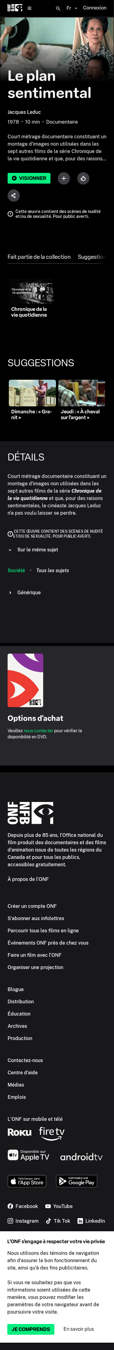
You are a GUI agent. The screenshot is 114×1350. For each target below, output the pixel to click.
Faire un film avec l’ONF (35, 955)
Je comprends (31, 1329)
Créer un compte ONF (32, 906)
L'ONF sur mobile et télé (35, 1119)
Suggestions (93, 257)
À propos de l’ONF (28, 879)
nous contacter (38, 730)
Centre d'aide (23, 1073)
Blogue (16, 989)
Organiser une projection (35, 967)
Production (20, 1038)
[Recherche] (58, 8)
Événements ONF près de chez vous (48, 943)
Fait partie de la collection (39, 257)
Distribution (21, 1002)
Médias (16, 1085)
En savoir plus (79, 1329)
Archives (17, 1026)
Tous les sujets (52, 570)
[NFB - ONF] (14, 8)
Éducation (19, 1014)
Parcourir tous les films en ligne (43, 931)
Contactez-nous (25, 1060)
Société (16, 570)
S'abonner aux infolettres (36, 918)
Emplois (17, 1097)
